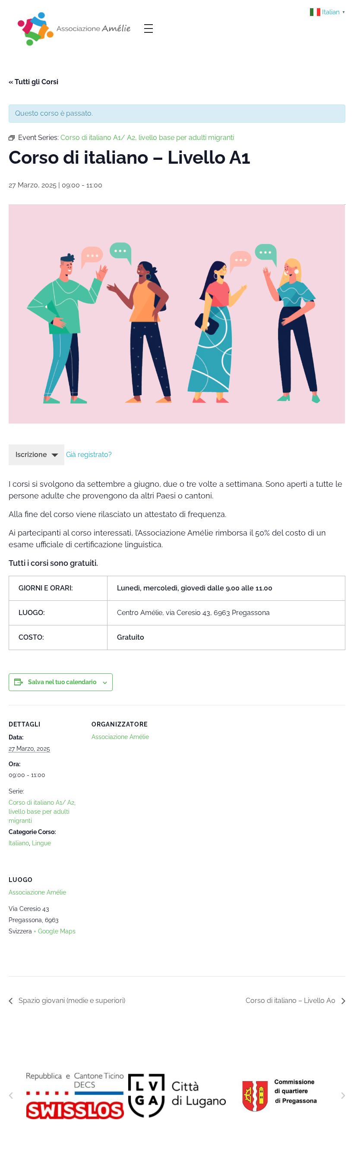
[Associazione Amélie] (75, 28)
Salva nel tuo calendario (62, 682)
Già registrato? (89, 455)
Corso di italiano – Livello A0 (291, 1000)
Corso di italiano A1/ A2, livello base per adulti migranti (42, 811)
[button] (10, 1095)
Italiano (19, 843)
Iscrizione (31, 455)
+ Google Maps (55, 931)
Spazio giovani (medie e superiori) (71, 1000)
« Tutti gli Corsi (33, 82)
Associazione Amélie (120, 736)
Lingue (41, 843)
